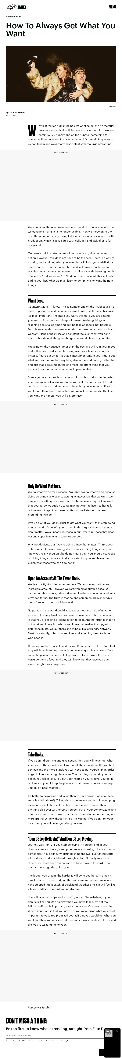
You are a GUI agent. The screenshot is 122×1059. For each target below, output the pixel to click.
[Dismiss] (117, 1031)
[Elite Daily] (16, 7)
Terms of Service (52, 1041)
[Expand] (107, 1031)
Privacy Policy (66, 1041)
